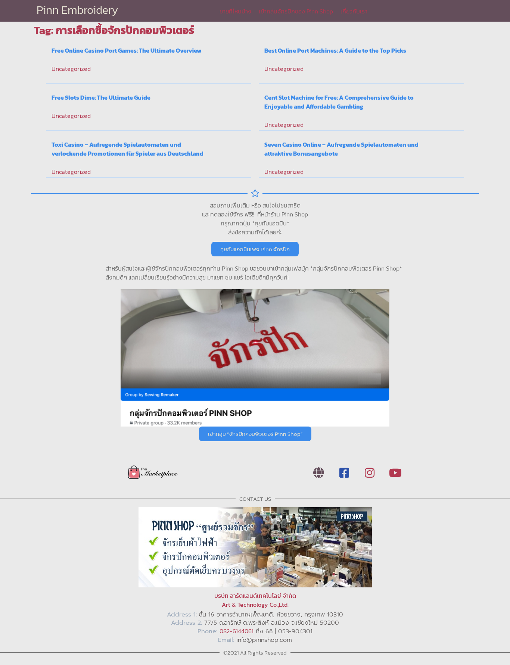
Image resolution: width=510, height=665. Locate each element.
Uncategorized (71, 68)
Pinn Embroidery (77, 9)
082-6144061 (237, 631)
